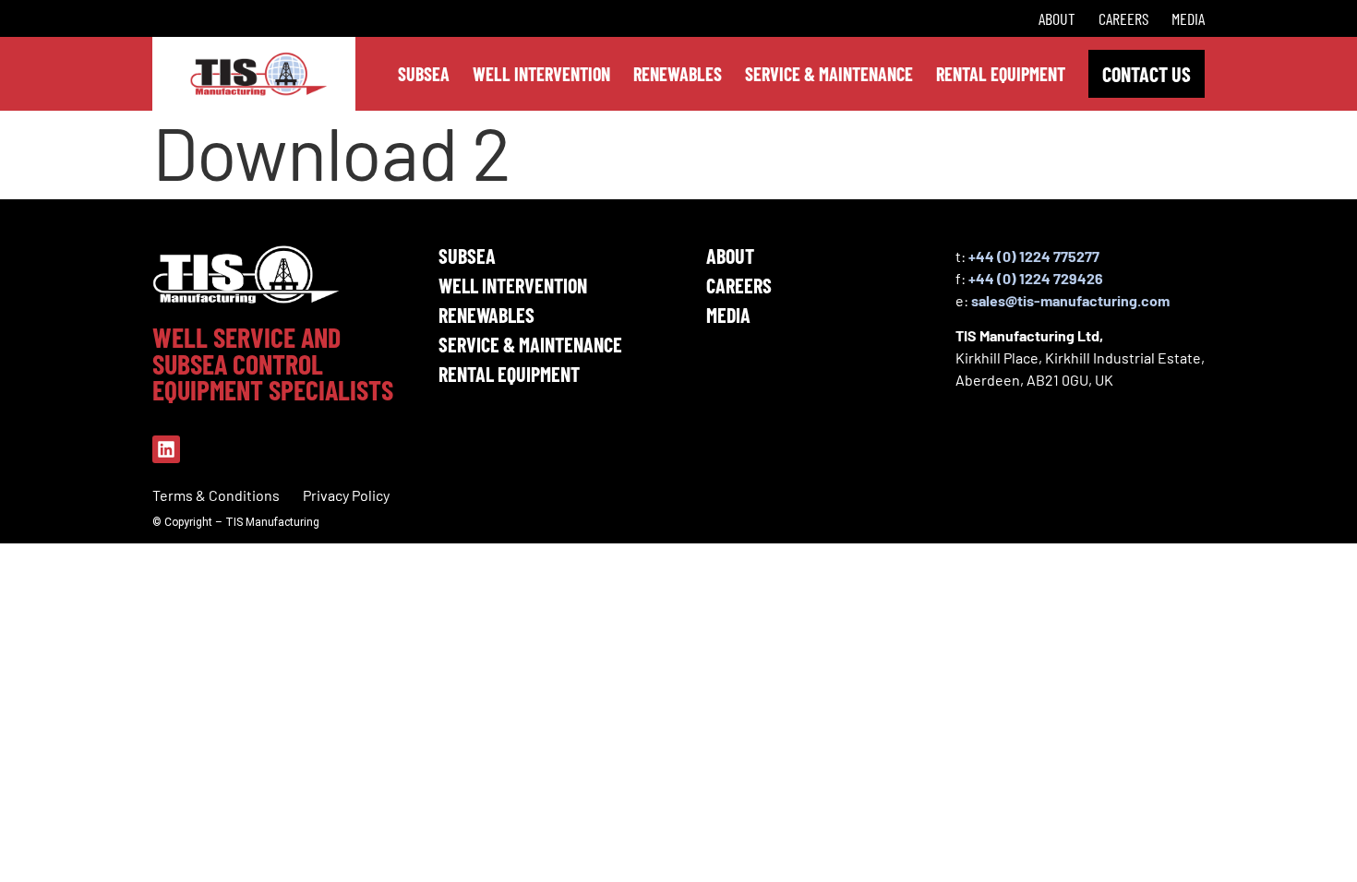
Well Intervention (512, 285)
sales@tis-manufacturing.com (1070, 300)
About (1057, 18)
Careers (1123, 18)
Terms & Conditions (216, 495)
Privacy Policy (346, 495)
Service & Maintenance (530, 344)
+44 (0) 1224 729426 (1035, 278)
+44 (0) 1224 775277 (1033, 256)
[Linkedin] (166, 449)
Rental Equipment (509, 374)
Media (1188, 18)
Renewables (486, 314)
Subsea (467, 255)
